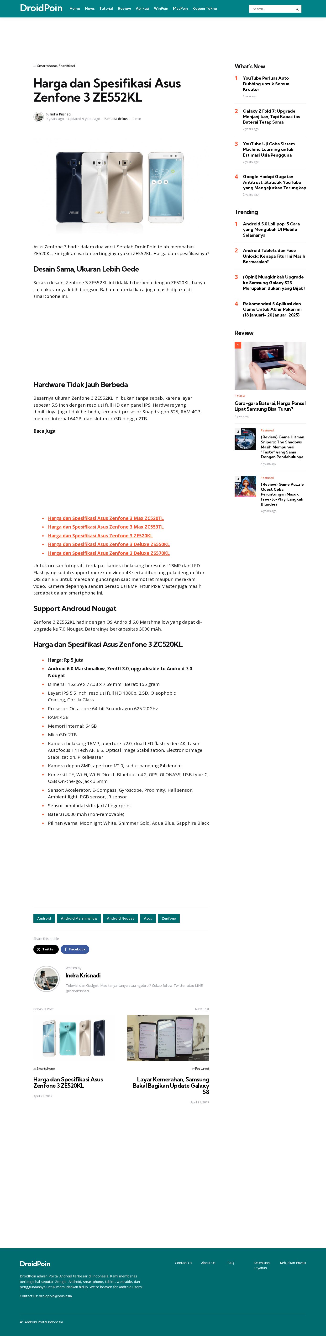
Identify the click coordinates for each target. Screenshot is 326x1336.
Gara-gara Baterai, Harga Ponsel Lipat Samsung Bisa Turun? (270, 406)
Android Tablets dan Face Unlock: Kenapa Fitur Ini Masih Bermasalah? (274, 256)
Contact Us (183, 1262)
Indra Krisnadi (60, 114)
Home (75, 8)
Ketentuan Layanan (262, 1265)
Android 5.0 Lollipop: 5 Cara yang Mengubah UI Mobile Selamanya (271, 229)
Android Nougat (120, 918)
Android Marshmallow (79, 918)
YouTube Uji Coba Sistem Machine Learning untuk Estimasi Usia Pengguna (269, 149)
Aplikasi (142, 8)
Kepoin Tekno (205, 8)
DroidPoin (41, 7)
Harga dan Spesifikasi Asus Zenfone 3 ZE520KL (68, 1082)
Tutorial (106, 8)
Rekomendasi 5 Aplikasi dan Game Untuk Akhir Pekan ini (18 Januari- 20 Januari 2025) (272, 309)
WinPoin (161, 8)
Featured (202, 1068)
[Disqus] (121, 1176)
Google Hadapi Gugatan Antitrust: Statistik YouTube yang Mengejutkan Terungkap (274, 182)
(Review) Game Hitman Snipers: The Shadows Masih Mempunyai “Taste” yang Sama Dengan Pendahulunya (282, 447)
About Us (208, 1262)
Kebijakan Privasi (293, 1262)
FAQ (230, 1262)
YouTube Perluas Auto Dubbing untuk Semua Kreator (266, 84)
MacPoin (180, 8)
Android (44, 918)
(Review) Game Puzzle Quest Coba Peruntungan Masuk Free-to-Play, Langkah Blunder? (282, 494)
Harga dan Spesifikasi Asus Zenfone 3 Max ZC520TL (106, 518)
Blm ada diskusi (116, 118)
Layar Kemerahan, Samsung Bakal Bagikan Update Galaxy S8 (171, 1086)
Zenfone (169, 918)
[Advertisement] (163, 34)
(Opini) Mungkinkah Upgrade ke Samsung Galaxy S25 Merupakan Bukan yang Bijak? (274, 282)
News (90, 8)
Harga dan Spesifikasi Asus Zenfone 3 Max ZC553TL (106, 527)
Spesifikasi (67, 66)
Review (124, 8)
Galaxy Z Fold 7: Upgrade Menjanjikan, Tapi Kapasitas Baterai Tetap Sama (271, 116)
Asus (148, 918)
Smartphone (47, 66)
